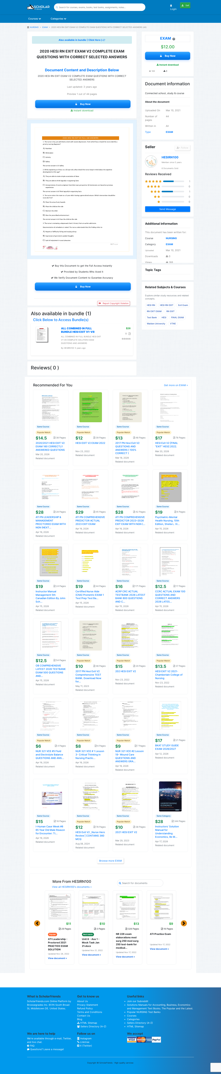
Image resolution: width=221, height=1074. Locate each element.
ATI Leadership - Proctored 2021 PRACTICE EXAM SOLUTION (58, 944)
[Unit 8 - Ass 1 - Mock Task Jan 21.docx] (93, 906)
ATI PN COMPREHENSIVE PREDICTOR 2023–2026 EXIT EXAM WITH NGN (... (130, 521)
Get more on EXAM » (176, 385)
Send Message (167, 209)
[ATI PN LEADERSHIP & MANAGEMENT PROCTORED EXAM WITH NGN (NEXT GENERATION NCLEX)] (51, 486)
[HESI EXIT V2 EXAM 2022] (90, 407)
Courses (33, 18)
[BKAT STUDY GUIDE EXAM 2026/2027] (170, 715)
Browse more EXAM (110, 860)
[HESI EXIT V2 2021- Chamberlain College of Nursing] (170, 635)
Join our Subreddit (137, 1001)
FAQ (31, 1045)
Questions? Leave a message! (46, 1049)
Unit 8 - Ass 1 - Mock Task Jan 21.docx (91, 942)
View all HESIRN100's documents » (72, 886)
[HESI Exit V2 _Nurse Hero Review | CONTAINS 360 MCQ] (90, 796)
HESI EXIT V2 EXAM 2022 (90, 442)
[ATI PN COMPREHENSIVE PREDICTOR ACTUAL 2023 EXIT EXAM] (90, 486)
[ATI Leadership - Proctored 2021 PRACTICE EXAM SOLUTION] (59, 906)
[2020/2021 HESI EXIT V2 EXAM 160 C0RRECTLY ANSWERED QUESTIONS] (51, 407)
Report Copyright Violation (115, 303)
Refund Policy (85, 1008)
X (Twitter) (85, 1045)
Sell (187, 5)
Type (148, 131)
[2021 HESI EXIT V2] (130, 796)
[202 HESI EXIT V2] (130, 635)
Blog (79, 1019)
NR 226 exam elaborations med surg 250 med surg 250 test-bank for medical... (127, 940)
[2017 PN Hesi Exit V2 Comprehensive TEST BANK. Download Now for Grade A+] (90, 635)
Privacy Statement (87, 1004)
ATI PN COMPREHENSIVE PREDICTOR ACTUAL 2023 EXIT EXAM (90, 521)
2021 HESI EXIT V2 (126, 832)
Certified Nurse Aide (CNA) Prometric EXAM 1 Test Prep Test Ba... (89, 595)
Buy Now (85, 104)
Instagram (86, 1038)
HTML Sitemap (88, 1022)
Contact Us (83, 1015)
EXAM (45, 27)
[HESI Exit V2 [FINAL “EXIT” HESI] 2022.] (170, 407)
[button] (37, 923)
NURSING (34, 27)
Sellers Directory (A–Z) (93, 1026)
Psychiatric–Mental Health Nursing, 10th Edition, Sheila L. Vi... (167, 521)
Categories (57, 18)
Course (149, 238)
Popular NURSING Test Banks (143, 1012)
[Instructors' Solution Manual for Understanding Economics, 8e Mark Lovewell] (170, 796)
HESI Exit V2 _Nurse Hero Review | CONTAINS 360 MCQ (90, 836)
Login (173, 9)
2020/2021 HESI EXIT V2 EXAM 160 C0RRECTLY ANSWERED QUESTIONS (50, 446)
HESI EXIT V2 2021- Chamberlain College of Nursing (169, 675)
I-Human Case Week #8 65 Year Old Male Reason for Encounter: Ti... (50, 830)
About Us (82, 1001)
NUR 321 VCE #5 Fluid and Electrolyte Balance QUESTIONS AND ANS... (50, 755)
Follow (184, 147)
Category (150, 244)
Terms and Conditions (89, 1012)
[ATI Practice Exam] (161, 906)
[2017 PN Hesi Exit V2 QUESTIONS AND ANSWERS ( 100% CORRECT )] (130, 407)
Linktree (84, 1042)
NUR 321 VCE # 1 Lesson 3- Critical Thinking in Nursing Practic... (89, 755)
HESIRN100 (170, 157)
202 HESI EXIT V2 (125, 671)
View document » (57, 958)
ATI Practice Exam (160, 933)
